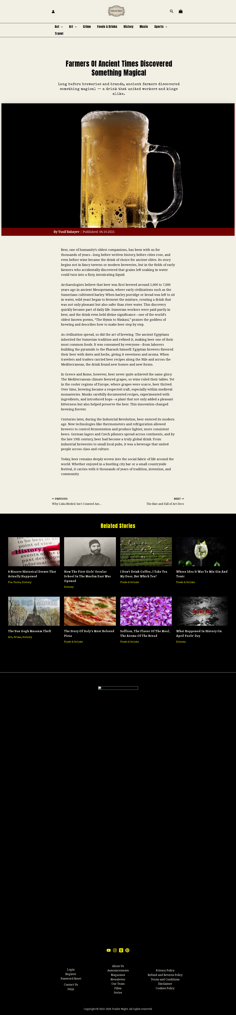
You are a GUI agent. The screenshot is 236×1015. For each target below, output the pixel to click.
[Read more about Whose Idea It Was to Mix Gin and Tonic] (202, 551)
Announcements (118, 970)
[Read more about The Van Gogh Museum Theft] (34, 611)
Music (144, 26)
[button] (172, 11)
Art (71, 26)
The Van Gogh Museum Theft (29, 631)
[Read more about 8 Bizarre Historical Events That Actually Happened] (34, 551)
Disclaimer (165, 984)
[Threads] (121, 950)
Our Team (118, 984)
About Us (118, 966)
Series (118, 992)
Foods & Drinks (107, 26)
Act (57, 26)
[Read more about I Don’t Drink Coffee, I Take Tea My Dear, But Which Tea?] (146, 551)
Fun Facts (14, 582)
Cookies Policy (165, 988)
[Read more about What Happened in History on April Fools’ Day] (202, 611)
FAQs (71, 989)
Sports (159, 26)
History (128, 26)
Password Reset (71, 978)
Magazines (118, 975)
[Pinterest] (127, 950)
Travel (59, 33)
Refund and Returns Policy (165, 975)
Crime (87, 26)
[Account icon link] (53, 11)
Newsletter (118, 979)
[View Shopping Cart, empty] (180, 11)
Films (117, 988)
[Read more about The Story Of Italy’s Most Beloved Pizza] (90, 611)
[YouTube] (109, 950)
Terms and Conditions (165, 979)
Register (70, 974)
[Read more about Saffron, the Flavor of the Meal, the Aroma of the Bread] (146, 611)
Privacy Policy (165, 970)
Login (71, 969)
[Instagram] (115, 950)
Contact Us (71, 984)
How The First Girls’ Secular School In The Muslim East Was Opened (87, 576)
